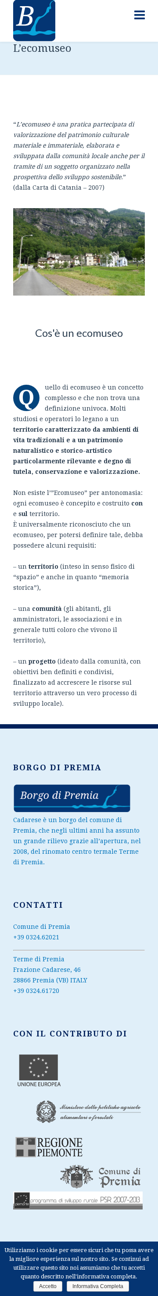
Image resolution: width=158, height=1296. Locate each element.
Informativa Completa (97, 1286)
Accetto (48, 1286)
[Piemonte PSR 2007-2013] (72, 810)
